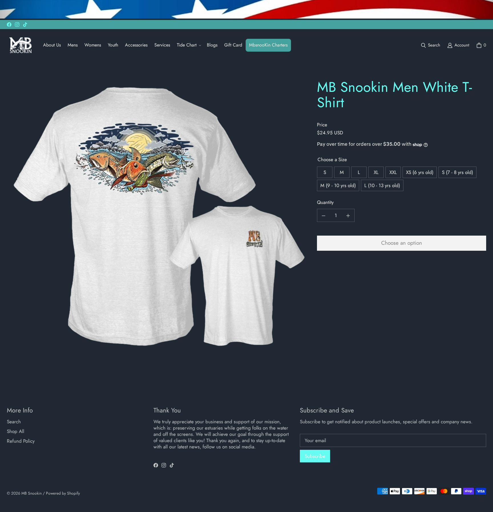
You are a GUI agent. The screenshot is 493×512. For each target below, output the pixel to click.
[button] (188, 45)
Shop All (15, 431)
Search (14, 421)
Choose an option (401, 243)
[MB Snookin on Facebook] (9, 25)
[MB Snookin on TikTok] (25, 25)
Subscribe (315, 456)
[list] (157, 213)
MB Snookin (31, 493)
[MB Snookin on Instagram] (17, 25)
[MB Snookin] (20, 45)
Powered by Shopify (63, 493)
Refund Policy (21, 441)
